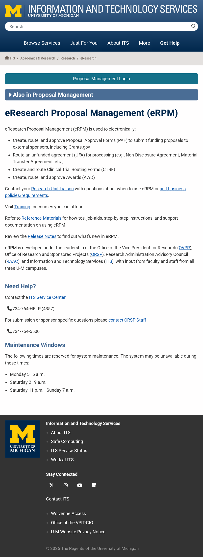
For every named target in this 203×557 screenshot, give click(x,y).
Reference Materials (41, 218)
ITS (12, 58)
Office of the (72, 522)
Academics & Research (37, 58)
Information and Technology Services (83, 423)
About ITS (118, 43)
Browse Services (42, 43)
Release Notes (42, 236)
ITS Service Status (69, 450)
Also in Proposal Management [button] (53, 94)
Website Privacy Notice (78, 531)
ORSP (96, 254)
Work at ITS (62, 459)
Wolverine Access (68, 513)
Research (68, 58)
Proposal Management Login (101, 78)
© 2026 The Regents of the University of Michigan (92, 548)
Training (22, 206)
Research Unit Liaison (52, 188)
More (147, 43)
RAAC (12, 261)
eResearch (88, 58)
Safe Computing (67, 441)
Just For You (84, 43)
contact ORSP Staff (127, 320)
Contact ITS (57, 498)
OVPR (184, 247)
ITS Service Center (47, 297)
